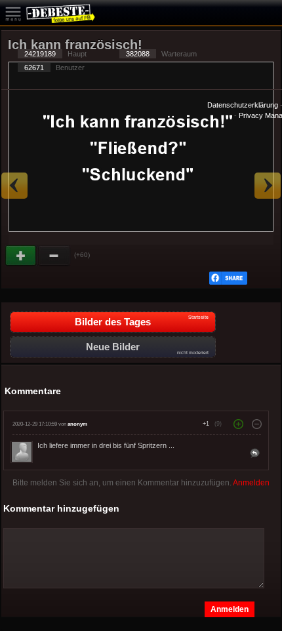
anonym (77, 424)
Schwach (54, 255)
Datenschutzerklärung (242, 105)
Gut (21, 255)
